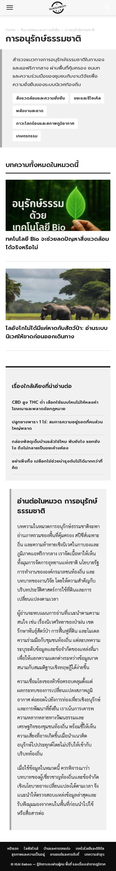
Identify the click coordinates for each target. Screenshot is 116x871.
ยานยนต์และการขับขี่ (64, 854)
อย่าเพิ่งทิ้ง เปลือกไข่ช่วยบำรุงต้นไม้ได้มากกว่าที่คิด (57, 464)
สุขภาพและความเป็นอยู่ (28, 854)
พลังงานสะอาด (29, 111)
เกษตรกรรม (26, 136)
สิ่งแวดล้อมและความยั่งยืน (40, 29)
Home (10, 29)
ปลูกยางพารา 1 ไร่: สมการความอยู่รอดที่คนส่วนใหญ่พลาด (57, 425)
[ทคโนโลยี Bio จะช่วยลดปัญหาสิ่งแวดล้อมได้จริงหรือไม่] (58, 205)
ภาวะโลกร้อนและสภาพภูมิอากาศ (45, 123)
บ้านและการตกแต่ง (57, 848)
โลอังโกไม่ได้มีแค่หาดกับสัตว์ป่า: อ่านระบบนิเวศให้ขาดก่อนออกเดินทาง (57, 332)
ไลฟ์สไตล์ (31, 848)
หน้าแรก (13, 848)
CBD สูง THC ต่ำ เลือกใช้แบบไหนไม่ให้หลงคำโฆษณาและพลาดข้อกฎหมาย (55, 405)
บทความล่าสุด (94, 854)
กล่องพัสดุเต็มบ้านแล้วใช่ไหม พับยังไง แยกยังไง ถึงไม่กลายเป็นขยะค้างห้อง (56, 444)
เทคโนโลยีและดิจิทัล (46, 22)
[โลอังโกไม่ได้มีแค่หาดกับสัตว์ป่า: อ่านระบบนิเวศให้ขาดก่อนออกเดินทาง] (58, 294)
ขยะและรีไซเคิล (87, 98)
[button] (10, 7)
